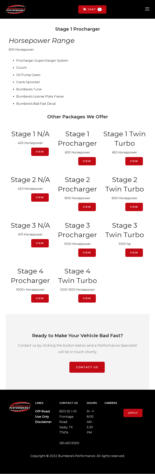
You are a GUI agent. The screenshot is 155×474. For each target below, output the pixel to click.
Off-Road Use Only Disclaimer (43, 417)
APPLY (133, 412)
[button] (92, 9)
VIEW (40, 151)
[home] (16, 9)
